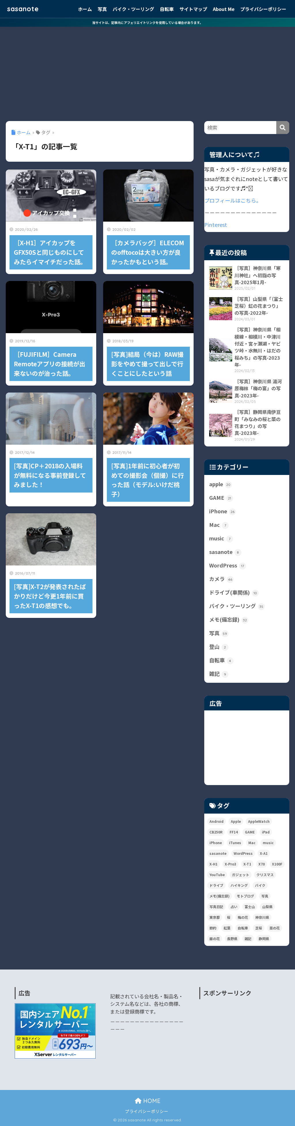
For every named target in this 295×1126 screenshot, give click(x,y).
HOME (150, 1100)
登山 (217, 646)
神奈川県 (262, 917)
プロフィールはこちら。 (232, 200)
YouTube (217, 874)
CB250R (215, 831)
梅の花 (243, 917)
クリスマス (265, 874)
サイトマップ (193, 8)
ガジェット (240, 874)
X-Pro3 (230, 863)
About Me (224, 8)
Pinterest (215, 224)
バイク (260, 885)
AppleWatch (259, 821)
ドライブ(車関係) (233, 592)
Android (216, 821)
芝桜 (258, 927)
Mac (217, 524)
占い (233, 906)
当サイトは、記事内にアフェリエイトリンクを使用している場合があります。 (147, 22)
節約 (212, 927)
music (219, 538)
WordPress (226, 565)
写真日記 (216, 906)
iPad (266, 831)
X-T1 (247, 863)
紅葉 (227, 927)
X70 (261, 863)
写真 (102, 8)
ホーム (85, 8)
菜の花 (274, 927)
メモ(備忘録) (228, 619)
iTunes (235, 842)
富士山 (250, 906)
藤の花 (214, 938)
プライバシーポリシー (263, 8)
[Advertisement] (147, 70)
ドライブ (216, 885)
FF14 (234, 831)
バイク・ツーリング (133, 8)
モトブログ (245, 895)
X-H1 (213, 863)
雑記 (217, 673)
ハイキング (239, 885)
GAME (220, 497)
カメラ (220, 578)
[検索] (282, 127)
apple (220, 484)
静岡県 (264, 938)
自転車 (167, 8)
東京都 (214, 917)
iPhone (222, 511)
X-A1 (264, 853)
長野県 (232, 938)
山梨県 (267, 906)
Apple (236, 821)
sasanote (23, 9)
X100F (277, 863)
